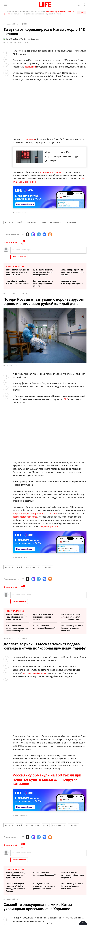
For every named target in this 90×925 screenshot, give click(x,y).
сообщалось (29, 139)
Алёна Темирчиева (21, 815)
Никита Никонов (20, 213)
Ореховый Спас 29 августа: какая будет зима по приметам (72, 875)
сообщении (30, 66)
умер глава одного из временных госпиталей (35, 513)
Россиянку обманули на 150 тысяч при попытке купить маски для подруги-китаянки (47, 779)
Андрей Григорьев (21, 557)
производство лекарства (52, 172)
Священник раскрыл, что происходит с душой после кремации (72, 272)
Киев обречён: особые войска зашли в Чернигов (17, 282)
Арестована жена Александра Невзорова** (72, 282)
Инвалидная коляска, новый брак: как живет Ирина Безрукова (16, 617)
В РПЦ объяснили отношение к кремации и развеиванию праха (17, 628)
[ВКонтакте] (44, 234)
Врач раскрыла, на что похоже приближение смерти (43, 283)
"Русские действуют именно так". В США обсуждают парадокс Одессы (15, 887)
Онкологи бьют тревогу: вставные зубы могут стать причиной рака (71, 617)
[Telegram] (38, 234)
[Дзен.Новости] (27, 234)
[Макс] (33, 234)
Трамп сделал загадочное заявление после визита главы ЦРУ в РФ (17, 272)
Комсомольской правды (34, 673)
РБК (66, 399)
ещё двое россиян (49, 526)
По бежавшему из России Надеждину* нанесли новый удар (72, 628)
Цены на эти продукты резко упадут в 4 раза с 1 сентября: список (44, 272)
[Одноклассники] (50, 234)
